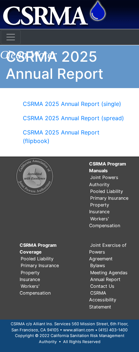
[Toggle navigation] (11, 37)
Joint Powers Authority (103, 181)
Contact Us (102, 286)
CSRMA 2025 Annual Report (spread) (73, 118)
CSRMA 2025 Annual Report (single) (72, 103)
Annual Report (105, 279)
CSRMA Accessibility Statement (102, 299)
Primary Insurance (109, 198)
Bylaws (97, 265)
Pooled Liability (106, 191)
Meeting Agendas (109, 272)
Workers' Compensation (104, 222)
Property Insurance (99, 208)
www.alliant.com (78, 329)
